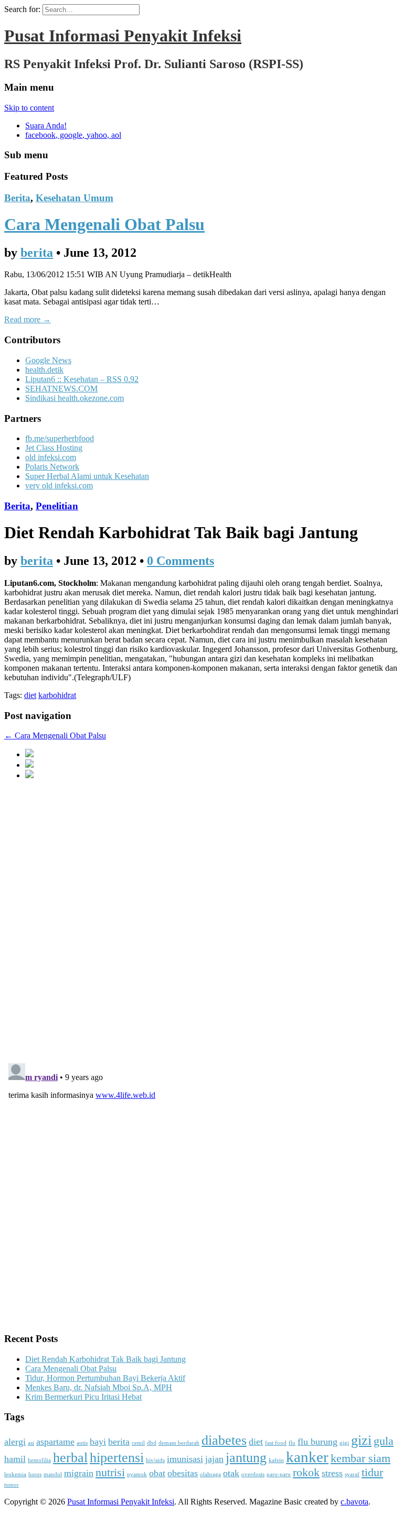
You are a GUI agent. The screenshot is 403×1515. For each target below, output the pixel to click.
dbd (151, 1443)
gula (384, 1440)
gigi (344, 1443)
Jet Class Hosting (53, 447)
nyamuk (137, 1474)
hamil (15, 1459)
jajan (214, 1459)
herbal (70, 1457)
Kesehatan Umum (74, 197)
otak (231, 1473)
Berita (17, 197)
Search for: (22, 9)
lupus (34, 1474)
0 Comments (180, 561)
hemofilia (39, 1460)
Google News (48, 360)
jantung (246, 1457)
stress (332, 1473)
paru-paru (279, 1474)
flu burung (317, 1441)
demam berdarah (178, 1443)
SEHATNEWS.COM (61, 388)
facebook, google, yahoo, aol (73, 134)
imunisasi (185, 1459)
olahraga (210, 1474)
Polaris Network (52, 466)
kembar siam (360, 1458)
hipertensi (117, 1457)
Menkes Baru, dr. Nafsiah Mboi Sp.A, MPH (98, 1387)
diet (30, 695)
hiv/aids (155, 1460)
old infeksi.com (50, 457)
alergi (15, 1441)
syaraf (352, 1474)
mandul (53, 1474)
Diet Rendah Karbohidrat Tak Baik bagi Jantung (105, 1359)
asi (31, 1443)
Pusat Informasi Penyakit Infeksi (122, 35)
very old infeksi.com (59, 485)
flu (292, 1443)
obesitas (182, 1473)
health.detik (44, 369)
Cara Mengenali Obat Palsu (104, 224)
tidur (372, 1472)
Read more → (27, 319)
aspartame (55, 1441)
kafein (276, 1460)
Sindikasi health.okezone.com (74, 398)
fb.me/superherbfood (59, 438)
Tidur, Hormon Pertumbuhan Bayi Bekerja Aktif (105, 1378)
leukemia (15, 1474)
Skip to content (29, 107)
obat (157, 1473)
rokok (306, 1472)
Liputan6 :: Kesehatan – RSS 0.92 (82, 379)
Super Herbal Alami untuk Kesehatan (87, 476)
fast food (276, 1443)
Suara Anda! (46, 125)
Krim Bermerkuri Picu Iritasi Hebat (83, 1396)
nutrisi (110, 1472)
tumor (11, 1485)
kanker (307, 1456)
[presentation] (29, 754)
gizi (361, 1440)
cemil (138, 1443)
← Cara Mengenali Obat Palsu (55, 735)
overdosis (252, 1474)
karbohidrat (57, 695)
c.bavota (354, 1501)
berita (36, 252)
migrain (78, 1473)
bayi (98, 1441)
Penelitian (57, 505)
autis (82, 1443)
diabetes (224, 1440)
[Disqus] (201, 920)
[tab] (212, 754)
